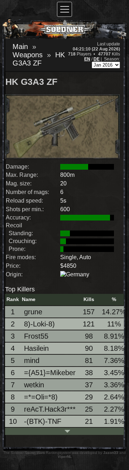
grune (33, 312)
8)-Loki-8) (39, 324)
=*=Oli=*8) (41, 397)
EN (87, 59)
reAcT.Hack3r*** (50, 409)
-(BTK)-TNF (42, 421)
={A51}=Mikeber (50, 373)
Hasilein (36, 348)
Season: (112, 59)
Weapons (28, 55)
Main (20, 46)
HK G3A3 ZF (39, 59)
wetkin (34, 385)
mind (31, 360)
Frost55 (36, 336)
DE (97, 59)
